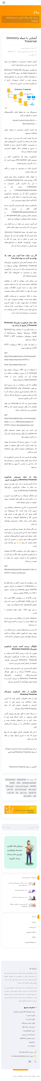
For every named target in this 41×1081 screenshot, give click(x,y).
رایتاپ (33, 922)
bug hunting (10, 779)
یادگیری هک (27, 796)
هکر (34, 796)
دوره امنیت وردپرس (28, 1034)
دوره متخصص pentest (27, 1038)
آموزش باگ (9, 786)
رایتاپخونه (32, 1042)
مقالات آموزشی (30, 932)
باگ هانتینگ (32, 793)
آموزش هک (32, 789)
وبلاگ (32, 48)
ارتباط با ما (31, 1046)
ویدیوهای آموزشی (25, 48)
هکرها (19, 542)
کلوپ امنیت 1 (30, 1015)
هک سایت (10, 793)
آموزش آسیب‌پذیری (22, 786)
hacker (12, 783)
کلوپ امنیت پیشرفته (28, 1023)
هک (17, 793)
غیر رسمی (32, 927)
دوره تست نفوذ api (28, 1027)
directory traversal (29, 783)
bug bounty (21, 779)
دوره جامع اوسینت (29, 1031)
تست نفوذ (23, 793)
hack (18, 783)
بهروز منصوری (21, 51)
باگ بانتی (10, 789)
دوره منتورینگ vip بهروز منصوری (24, 1012)
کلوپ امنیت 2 (30, 1019)
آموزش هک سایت (20, 789)
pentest (33, 786)
